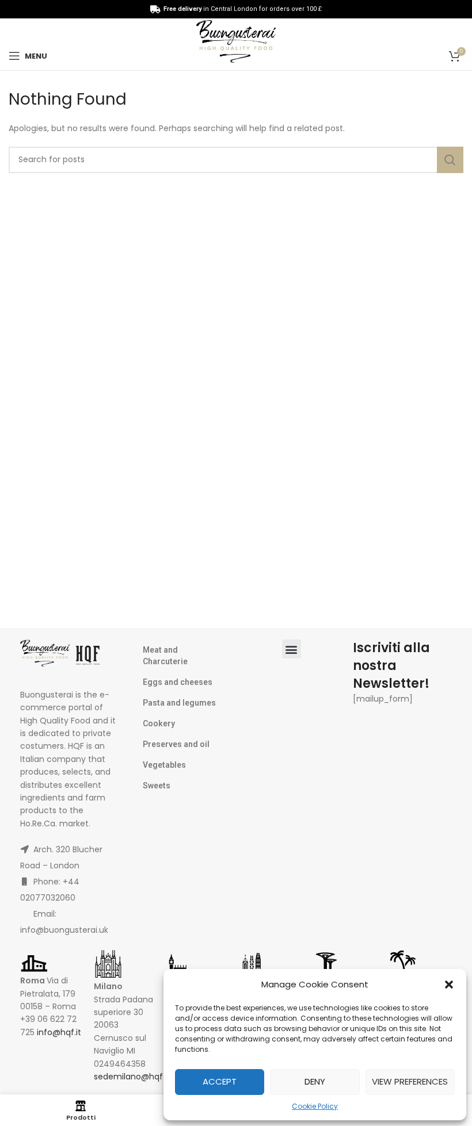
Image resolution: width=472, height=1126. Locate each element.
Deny (314, 1081)
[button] (449, 984)
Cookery (159, 723)
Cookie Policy (315, 1106)
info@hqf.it (59, 1032)
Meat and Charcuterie (165, 655)
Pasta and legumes (179, 702)
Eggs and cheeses (177, 682)
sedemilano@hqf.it (132, 1076)
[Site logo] (236, 43)
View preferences (410, 1081)
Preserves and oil (176, 744)
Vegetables (164, 764)
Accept (220, 1081)
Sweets (156, 785)
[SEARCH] (450, 160)
